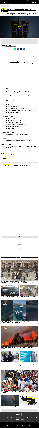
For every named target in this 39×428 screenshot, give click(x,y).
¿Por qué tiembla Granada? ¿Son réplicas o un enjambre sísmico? (15, 165)
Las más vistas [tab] (4, 150)
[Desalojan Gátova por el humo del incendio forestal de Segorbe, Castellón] (19, 336)
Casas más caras (24, 0)
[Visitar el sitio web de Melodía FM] (36, 417)
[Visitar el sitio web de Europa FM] (31, 417)
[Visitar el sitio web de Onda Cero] (27, 417)
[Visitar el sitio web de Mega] (19, 417)
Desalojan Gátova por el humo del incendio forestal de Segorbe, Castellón (17, 348)
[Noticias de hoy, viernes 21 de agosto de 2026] (29, 400)
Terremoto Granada (7, 164)
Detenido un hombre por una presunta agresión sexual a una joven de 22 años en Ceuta (9, 297)
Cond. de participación (25, 425)
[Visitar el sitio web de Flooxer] (22, 419)
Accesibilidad (31, 425)
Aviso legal (7, 425)
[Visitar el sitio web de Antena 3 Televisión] (3, 417)
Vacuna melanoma (35, 0)
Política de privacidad (12, 425)
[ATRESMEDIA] (19, 414)
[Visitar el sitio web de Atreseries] (23, 417)
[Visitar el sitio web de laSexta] (7, 417)
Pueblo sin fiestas (19, 0)
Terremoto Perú (3, 0)
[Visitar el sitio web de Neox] (11, 417)
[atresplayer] (35, 2)
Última (33, 3)
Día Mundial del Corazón (22, 134)
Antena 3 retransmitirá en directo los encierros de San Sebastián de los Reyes (18, 392)
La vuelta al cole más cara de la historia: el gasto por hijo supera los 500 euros (28, 297)
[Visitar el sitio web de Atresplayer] (17, 419)
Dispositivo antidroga (9, 0)
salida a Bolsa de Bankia (14, 62)
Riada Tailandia (14, 0)
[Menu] (38, 3)
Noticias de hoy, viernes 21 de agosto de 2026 (26, 406)
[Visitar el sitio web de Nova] (15, 417)
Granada (4, 158)
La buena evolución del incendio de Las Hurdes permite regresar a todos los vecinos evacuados (9, 406)
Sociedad (19, 257)
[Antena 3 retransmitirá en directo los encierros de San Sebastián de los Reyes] (19, 380)
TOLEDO (4, 153)
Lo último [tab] (22, 150)
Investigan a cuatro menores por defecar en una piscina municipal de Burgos (28, 362)
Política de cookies (19, 425)
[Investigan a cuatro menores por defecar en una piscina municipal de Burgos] (29, 356)
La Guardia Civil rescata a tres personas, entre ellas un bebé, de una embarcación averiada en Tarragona (18, 322)
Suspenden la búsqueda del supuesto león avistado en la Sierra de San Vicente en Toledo (19, 155)
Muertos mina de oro (30, 0)
